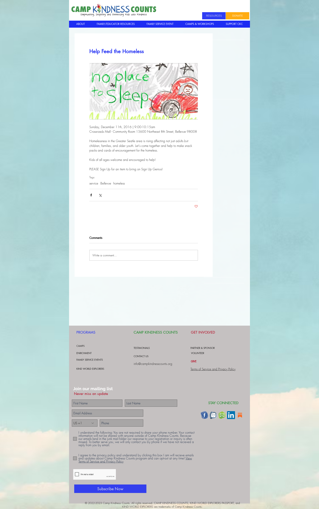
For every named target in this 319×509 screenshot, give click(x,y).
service (93, 183)
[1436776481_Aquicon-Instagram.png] (213, 415)
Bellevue (105, 183)
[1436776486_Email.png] (222, 415)
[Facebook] (204, 415)
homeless (119, 183)
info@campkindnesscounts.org (153, 364)
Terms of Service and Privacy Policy (213, 369)
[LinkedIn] (231, 415)
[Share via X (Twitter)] (100, 195)
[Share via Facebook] (91, 195)
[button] (80, 24)
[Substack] (240, 415)
